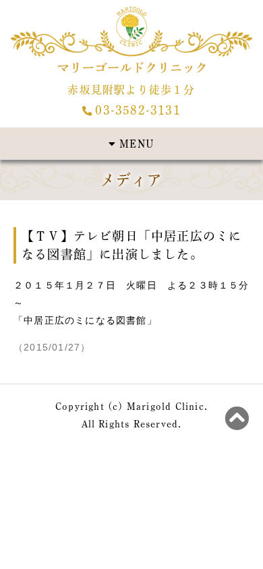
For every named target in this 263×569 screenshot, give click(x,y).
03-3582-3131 (137, 110)
